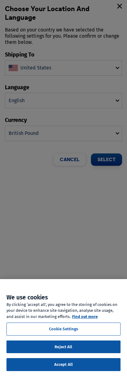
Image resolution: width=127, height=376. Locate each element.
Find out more (85, 316)
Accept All (63, 364)
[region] (63, 327)
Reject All (63, 347)
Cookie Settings (63, 329)
